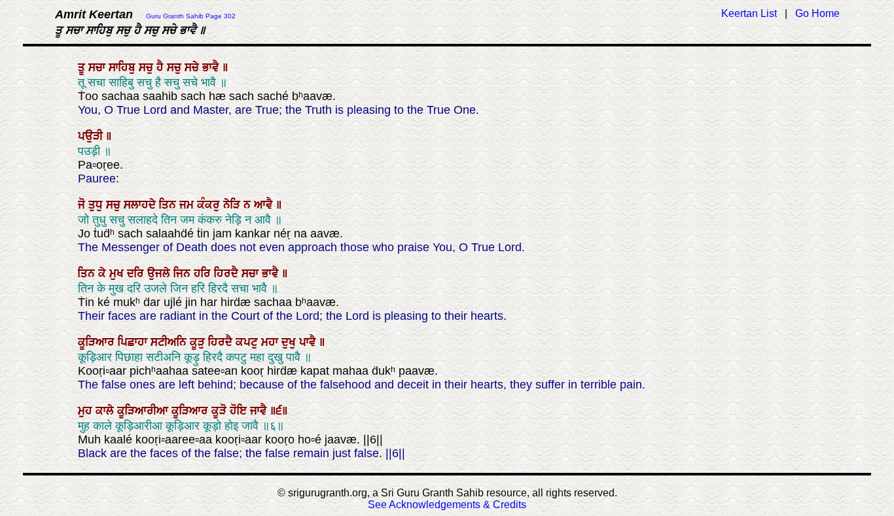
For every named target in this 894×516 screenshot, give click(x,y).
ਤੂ (83, 67)
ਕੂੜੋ (220, 411)
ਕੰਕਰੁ (210, 205)
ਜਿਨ (183, 273)
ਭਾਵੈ (212, 67)
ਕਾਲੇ (106, 411)
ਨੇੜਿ (233, 205)
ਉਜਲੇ (160, 273)
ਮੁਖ (118, 273)
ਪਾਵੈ (309, 342)
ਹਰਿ (204, 273)
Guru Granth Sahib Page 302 (191, 16)
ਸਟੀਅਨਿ (170, 342)
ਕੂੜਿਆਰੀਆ (144, 411)
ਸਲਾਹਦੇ (141, 205)
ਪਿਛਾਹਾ (134, 342)
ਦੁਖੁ (290, 342)
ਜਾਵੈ (260, 411)
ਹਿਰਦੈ (227, 273)
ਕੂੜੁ (199, 342)
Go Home (817, 13)
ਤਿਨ (169, 205)
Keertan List (749, 13)
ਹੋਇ (240, 411)
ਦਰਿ (137, 273)
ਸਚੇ (193, 67)
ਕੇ (103, 273)
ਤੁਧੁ (97, 205)
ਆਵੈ (265, 205)
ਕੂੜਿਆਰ (98, 342)
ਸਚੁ (147, 67)
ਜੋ (83, 205)
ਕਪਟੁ (248, 342)
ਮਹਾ (271, 342)
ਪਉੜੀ (92, 136)
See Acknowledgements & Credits (447, 504)
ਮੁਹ (87, 411)
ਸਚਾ (98, 67)
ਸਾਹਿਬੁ (124, 67)
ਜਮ (188, 205)
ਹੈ (161, 67)
